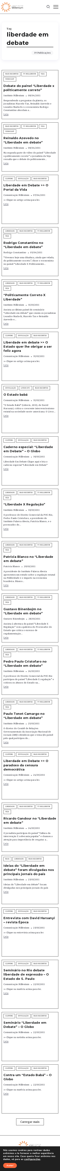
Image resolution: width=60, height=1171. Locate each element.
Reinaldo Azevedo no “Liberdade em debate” (23, 140)
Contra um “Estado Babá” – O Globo (28, 1077)
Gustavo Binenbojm (14, 619)
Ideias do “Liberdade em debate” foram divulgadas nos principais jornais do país (29, 870)
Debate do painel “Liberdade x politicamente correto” (29, 88)
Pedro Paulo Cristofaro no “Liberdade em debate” (25, 664)
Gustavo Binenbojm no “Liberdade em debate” (23, 611)
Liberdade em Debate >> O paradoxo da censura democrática (26, 765)
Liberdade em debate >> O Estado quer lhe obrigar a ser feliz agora (28, 347)
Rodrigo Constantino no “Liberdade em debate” (23, 245)
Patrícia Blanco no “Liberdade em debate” (28, 559)
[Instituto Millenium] (12, 6)
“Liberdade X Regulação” (24, 504)
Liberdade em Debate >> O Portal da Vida (26, 187)
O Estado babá (16, 395)
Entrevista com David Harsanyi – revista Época (29, 920)
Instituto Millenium (14, 95)
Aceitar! (10, 1165)
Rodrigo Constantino (15, 252)
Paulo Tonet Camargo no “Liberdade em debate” (24, 716)
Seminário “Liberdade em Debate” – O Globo (25, 1025)
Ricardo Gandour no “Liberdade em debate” (30, 821)
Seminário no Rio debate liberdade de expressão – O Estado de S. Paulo (26, 974)
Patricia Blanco (12, 566)
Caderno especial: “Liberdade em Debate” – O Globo (28, 449)
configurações (32, 1159)
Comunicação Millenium (16, 195)
